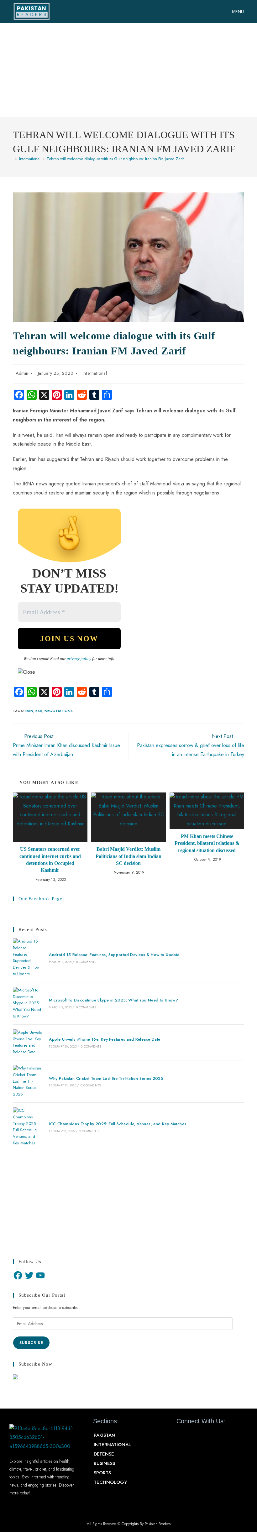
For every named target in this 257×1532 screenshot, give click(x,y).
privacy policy (79, 658)
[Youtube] (204, 1435)
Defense (104, 1454)
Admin (22, 373)
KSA (38, 710)
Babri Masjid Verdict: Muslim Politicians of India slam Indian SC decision (128, 856)
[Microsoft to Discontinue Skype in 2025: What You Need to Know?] (27, 1003)
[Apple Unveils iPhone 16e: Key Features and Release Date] (27, 1042)
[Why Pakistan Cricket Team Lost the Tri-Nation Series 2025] (27, 1081)
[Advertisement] (128, 70)
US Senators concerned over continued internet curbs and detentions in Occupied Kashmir (50, 859)
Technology (110, 1482)
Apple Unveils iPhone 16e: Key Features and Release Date (104, 1039)
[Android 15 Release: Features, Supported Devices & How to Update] (27, 957)
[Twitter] (29, 1275)
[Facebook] (18, 1275)
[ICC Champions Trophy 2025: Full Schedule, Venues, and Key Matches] (27, 1127)
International (95, 373)
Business (104, 1463)
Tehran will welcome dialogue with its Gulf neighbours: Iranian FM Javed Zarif (115, 159)
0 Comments (86, 961)
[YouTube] (40, 1275)
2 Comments (89, 1131)
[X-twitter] (193, 1435)
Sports (102, 1472)
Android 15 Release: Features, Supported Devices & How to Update (114, 955)
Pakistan (104, 1435)
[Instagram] (215, 1435)
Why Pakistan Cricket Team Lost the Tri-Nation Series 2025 (106, 1078)
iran (29, 710)
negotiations (59, 710)
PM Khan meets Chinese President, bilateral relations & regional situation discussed (207, 843)
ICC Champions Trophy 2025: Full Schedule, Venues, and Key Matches (117, 1124)
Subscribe (31, 1343)
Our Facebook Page (40, 898)
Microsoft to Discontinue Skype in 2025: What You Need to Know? (113, 1000)
